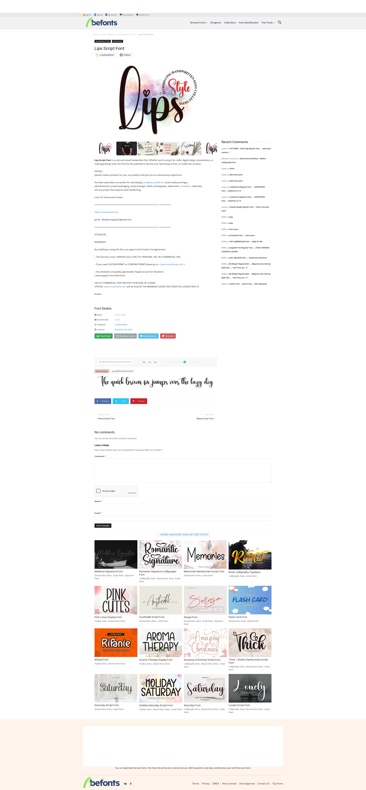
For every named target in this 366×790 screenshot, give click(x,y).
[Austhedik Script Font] (160, 600)
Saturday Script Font (107, 705)
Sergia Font (190, 617)
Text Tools (267, 22)
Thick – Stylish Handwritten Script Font (248, 661)
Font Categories (108, 34)
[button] (279, 23)
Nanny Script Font (205, 418)
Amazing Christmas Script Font (202, 659)
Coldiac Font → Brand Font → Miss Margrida (248, 284)
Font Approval (247, 783)
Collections (230, 22)
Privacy (206, 783)
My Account (112, 15)
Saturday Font (192, 705)
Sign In (87, 15)
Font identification (249, 22)
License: (101, 329)
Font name (233, 229)
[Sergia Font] (205, 600)
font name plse (236, 174)
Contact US (263, 783)
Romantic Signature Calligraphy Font (157, 573)
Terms (195, 783)
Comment (100, 456)
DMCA (216, 783)
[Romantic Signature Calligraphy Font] (160, 554)
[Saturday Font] (205, 688)
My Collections (128, 15)
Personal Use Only (123, 329)
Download (105, 336)
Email (98, 513)
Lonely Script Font (239, 705)
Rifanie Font (101, 659)
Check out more (127, 336)
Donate (169, 336)
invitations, (185, 186)
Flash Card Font (238, 617)
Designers (215, 22)
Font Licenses (229, 783)
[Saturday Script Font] (116, 688)
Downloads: (103, 319)
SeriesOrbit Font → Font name (242, 235)
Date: (99, 314)
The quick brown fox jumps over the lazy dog (155, 382)
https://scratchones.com (106, 212)
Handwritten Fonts (127, 34)
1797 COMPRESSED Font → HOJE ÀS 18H (245, 241)
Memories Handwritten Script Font (204, 571)
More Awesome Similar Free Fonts (184, 534)
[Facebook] (130, 784)
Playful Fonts (253, 621)
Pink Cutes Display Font (108, 617)
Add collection (150, 336)
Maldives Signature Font (109, 571)
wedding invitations (154, 182)
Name (98, 501)
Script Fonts (117, 41)
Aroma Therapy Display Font (156, 659)
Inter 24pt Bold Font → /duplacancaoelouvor (248, 257)
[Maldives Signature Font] (116, 554)
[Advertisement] (242, 87)
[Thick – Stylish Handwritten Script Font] (250, 642)
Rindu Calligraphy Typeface (244, 572)
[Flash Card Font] (250, 600)
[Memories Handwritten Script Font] (205, 554)
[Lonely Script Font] (250, 688)
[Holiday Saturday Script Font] (160, 688)
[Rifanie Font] (116, 642)
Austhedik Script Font (152, 617)
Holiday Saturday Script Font (156, 705)
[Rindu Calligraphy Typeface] (250, 554)
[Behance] (125, 784)
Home (96, 34)
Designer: (101, 324)
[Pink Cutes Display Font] (116, 600)
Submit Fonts (144, 15)
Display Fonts (101, 621)
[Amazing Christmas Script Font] (205, 642)
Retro (232, 168)
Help (231, 217)
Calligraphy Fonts (147, 578)
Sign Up (98, 15)
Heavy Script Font (106, 418)
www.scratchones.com (172, 264)
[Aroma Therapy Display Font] (160, 642)
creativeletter (121, 324)
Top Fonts (277, 783)
